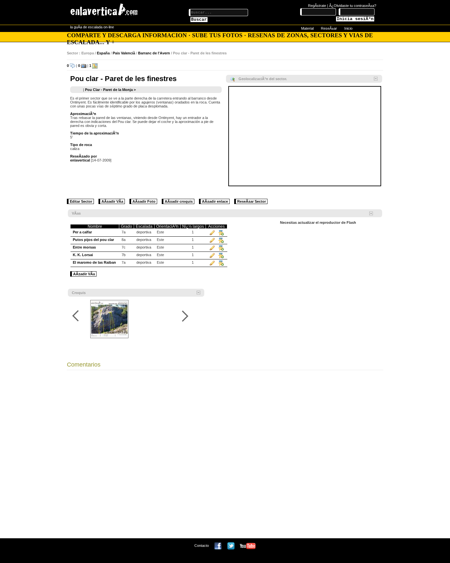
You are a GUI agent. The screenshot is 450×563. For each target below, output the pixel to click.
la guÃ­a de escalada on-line (92, 27)
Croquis (79, 293)
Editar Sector (81, 201)
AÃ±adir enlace (215, 201)
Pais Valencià (124, 53)
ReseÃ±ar (329, 28)
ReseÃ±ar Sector (251, 201)
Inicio (348, 28)
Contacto (201, 546)
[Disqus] (225, 455)
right (185, 316)
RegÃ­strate (317, 6)
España (103, 53)
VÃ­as (76, 213)
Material (307, 28)
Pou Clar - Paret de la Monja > (110, 90)
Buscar (199, 19)
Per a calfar (82, 232)
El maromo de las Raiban (94, 262)
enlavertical (80, 160)
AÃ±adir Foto (143, 201)
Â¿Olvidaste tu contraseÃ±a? (352, 6)
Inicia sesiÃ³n (355, 18)
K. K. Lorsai (83, 255)
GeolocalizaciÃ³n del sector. (263, 79)
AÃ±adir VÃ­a (112, 201)
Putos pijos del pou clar (93, 240)
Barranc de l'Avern (154, 53)
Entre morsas (84, 247)
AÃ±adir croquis (179, 201)
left (76, 316)
